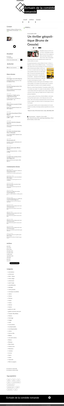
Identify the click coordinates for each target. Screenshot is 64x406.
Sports (9, 355)
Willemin (8, 205)
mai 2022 (8, 260)
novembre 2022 (10, 252)
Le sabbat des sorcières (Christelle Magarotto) (14, 157)
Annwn (8, 191)
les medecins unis (10, 234)
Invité (9, 322)
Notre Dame (11, 344)
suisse (16, 389)
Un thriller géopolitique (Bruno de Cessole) (40, 40)
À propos (38, 19)
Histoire (10, 315)
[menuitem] (25, 20)
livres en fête (11, 333)
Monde (10, 340)
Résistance (10, 348)
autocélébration (12, 285)
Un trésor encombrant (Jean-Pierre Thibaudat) (14, 131)
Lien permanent (31, 116)
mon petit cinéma (12, 337)
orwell (35, 119)
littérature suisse (11, 384)
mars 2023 (9, 247)
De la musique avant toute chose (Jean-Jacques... (14, 206)
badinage (10, 287)
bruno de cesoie (33, 118)
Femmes (10, 298)
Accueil (25, 19)
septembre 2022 (10, 255)
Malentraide (9, 170)
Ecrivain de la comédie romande (39, 9)
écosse (38, 118)
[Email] (14, 46)
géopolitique (47, 118)
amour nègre (11, 278)
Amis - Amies (11, 276)
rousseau (10, 351)
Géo (7, 184)
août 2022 (9, 257)
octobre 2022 (9, 254)
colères (10, 294)
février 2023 (9, 249)
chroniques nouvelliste (13, 291)
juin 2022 (8, 259)
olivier (14, 379)
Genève (10, 307)
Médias (10, 335)
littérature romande (16, 382)
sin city (10, 353)
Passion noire (11, 346)
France (9, 302)
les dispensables (12, 326)
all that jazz (11, 274)
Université (10, 359)
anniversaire (11, 280)
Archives (31, 19)
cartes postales (11, 289)
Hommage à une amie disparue (14, 78)
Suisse (9, 357)
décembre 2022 (10, 251)
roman (17, 387)
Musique (10, 342)
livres (18, 379)
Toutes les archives (15, 263)
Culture (10, 296)
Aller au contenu (5, 1)
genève (9, 382)
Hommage (10, 318)
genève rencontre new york (14, 311)
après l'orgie (11, 283)
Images (10, 320)
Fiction (9, 300)
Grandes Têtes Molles (13, 313)
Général (10, 304)
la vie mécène (11, 324)
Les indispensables (12, 329)
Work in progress (12, 361)
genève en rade (11, 309)
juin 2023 (8, 246)
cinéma (9, 379)
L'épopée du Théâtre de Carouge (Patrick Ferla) (13, 96)
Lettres (10, 331)
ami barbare (11, 272)
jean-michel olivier (11, 387)
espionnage (42, 118)
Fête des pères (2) (11, 140)
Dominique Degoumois (11, 198)
